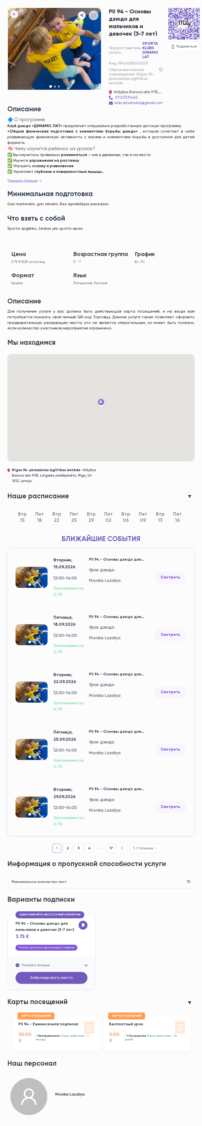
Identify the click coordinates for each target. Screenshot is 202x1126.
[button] (82, 15)
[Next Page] (122, 848)
